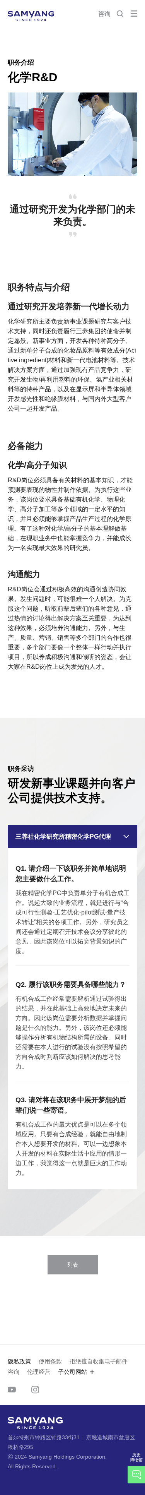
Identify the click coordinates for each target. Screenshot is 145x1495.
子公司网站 (72, 1371)
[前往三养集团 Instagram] (35, 1390)
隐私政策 (19, 1361)
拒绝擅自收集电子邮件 (99, 1361)
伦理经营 (38, 1371)
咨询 (104, 13)
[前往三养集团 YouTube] (12, 1390)
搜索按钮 (119, 13)
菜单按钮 (133, 14)
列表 (72, 1265)
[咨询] (136, 1474)
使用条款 (50, 1361)
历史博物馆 (136, 1457)
